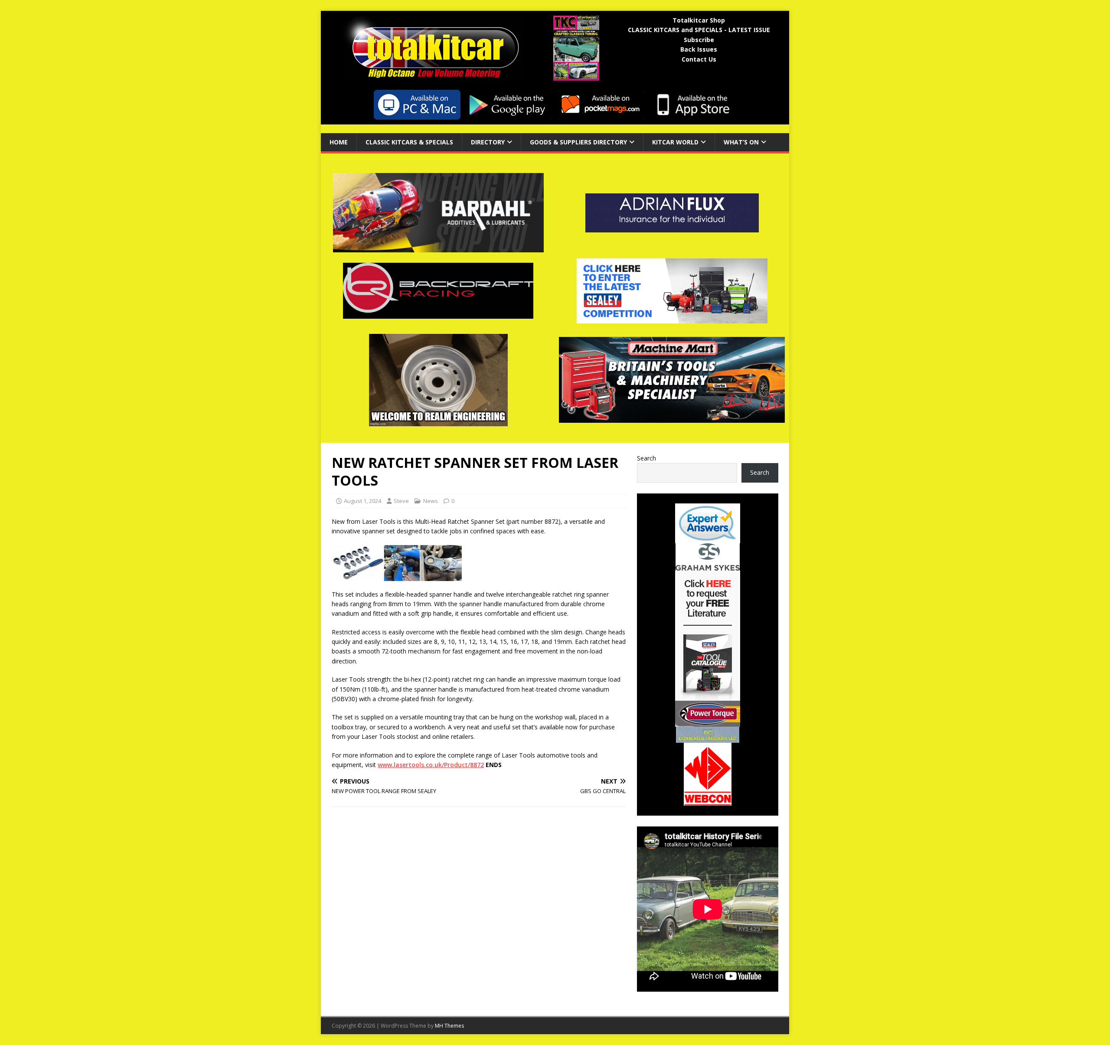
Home (339, 142)
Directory (488, 142)
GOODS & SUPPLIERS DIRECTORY (578, 142)
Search (646, 458)
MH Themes (449, 1025)
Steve (401, 501)
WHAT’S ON (741, 142)
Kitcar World (675, 142)
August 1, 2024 (362, 501)
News (430, 501)
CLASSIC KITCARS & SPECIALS (409, 142)
